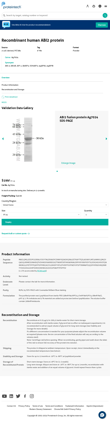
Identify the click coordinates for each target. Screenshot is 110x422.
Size (3, 210)
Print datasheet (11, 97)
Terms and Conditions (54, 406)
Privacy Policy (24, 406)
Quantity (88, 210)
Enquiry (8, 222)
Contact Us (11, 406)
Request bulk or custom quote (14, 233)
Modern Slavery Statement (40, 409)
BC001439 (41, 271)
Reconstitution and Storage (13, 89)
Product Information (10, 85)
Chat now (102, 25)
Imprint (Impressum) (95, 406)
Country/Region (9, 201)
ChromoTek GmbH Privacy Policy (67, 409)
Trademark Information (74, 406)
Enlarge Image (68, 163)
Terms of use (37, 406)
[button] (102, 415)
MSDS (4, 102)
